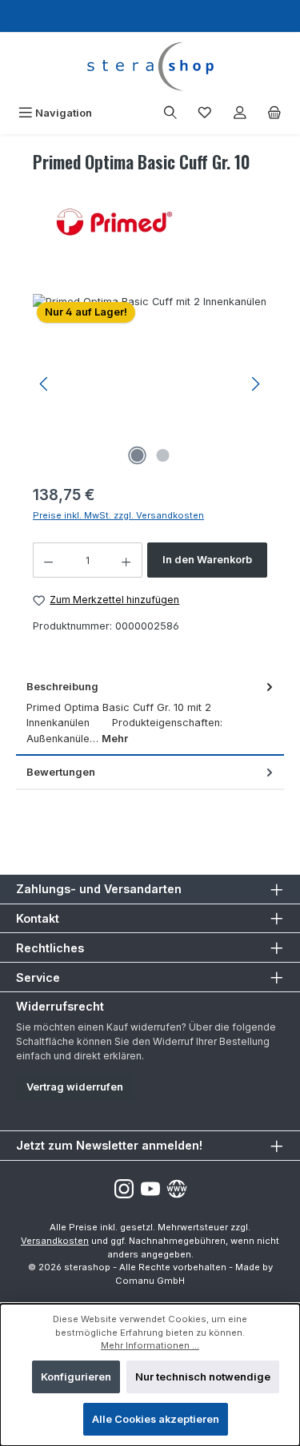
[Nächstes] (255, 384)
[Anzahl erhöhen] (126, 560)
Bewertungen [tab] (60, 772)
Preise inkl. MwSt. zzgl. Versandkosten (118, 515)
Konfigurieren (76, 1377)
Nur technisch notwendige (202, 1377)
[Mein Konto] (240, 113)
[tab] (150, 713)
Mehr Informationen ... (150, 1345)
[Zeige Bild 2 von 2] (162, 455)
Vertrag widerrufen (74, 1087)
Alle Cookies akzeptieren (155, 1419)
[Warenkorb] (274, 113)
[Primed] (150, 222)
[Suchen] (170, 113)
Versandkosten (55, 1240)
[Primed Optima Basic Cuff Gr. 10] (150, 384)
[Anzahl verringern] (48, 560)
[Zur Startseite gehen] (150, 66)
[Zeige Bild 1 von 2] (136, 455)
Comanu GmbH (150, 1280)
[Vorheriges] (45, 384)
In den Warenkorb (207, 560)
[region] (150, 384)
